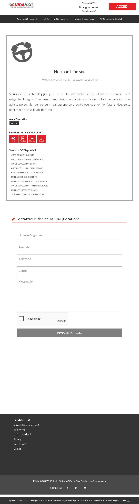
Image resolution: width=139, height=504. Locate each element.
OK (128, 500)
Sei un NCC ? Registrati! (26, 424)
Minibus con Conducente (56, 19)
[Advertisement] (69, 388)
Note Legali (20, 444)
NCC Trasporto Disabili (111, 19)
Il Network (19, 429)
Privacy (17, 439)
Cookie (17, 448)
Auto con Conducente (27, 19)
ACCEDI (122, 6)
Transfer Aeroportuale (83, 19)
